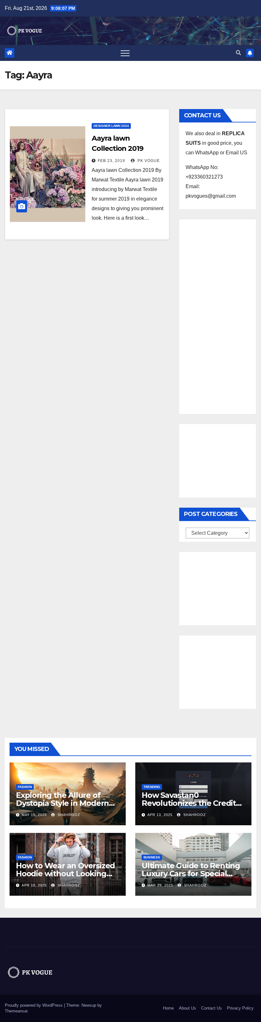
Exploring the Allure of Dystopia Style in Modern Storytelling (62, 803)
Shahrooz (68, 815)
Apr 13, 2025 (160, 815)
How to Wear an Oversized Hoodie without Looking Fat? (65, 873)
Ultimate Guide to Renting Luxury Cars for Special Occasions (191, 873)
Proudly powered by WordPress (34, 1005)
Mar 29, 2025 (160, 885)
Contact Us (211, 1008)
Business (152, 857)
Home (168, 1008)
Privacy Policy (240, 1008)
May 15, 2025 (34, 815)
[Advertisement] (218, 315)
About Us (187, 1008)
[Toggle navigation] (125, 53)
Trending (152, 787)
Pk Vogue (148, 160)
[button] (238, 52)
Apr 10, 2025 (34, 885)
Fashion (25, 787)
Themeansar (16, 1011)
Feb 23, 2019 (111, 160)
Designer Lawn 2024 (111, 126)
